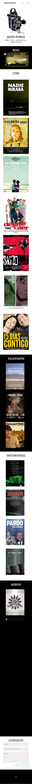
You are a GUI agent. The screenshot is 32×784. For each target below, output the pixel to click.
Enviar (25, 765)
